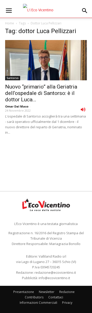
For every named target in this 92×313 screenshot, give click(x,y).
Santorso (13, 78)
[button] (85, 11)
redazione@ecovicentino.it (55, 272)
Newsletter (46, 292)
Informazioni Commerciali (38, 302)
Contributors (34, 297)
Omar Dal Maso (16, 106)
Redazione (67, 292)
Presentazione (23, 292)
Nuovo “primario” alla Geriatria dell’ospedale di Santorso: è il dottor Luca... (41, 93)
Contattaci (55, 297)
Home (9, 23)
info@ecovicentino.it (54, 278)
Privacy (67, 302)
